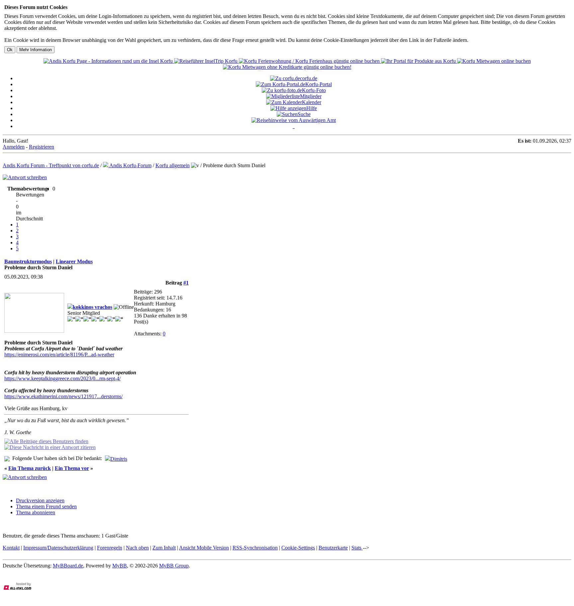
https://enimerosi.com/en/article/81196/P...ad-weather (59, 354)
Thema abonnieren (35, 512)
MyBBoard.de (68, 565)
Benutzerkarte (333, 547)
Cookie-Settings (298, 547)
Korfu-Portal (318, 84)
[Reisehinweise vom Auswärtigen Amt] (293, 120)
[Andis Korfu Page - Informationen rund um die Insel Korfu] (109, 61)
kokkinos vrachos (92, 307)
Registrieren (41, 147)
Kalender (311, 102)
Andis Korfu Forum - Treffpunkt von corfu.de (51, 165)
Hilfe (311, 108)
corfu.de (308, 78)
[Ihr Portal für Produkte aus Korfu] (419, 61)
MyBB (119, 565)
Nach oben (137, 547)
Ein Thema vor (72, 468)
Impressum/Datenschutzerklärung (58, 547)
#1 (186, 283)
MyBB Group (174, 565)
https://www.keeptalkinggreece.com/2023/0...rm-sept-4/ (62, 378)
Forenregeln (109, 547)
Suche (304, 114)
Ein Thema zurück (29, 468)
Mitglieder (311, 96)
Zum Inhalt (164, 547)
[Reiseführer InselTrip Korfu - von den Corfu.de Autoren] (206, 61)
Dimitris (118, 459)
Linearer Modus (74, 261)
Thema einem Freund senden (46, 506)
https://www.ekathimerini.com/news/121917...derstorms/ (63, 396)
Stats (357, 547)
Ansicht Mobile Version (204, 547)
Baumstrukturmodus (28, 261)
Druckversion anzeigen (40, 500)
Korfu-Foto (314, 90)
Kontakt (11, 547)
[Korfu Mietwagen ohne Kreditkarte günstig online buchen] (287, 67)
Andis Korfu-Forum (129, 165)
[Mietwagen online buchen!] (494, 61)
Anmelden (14, 147)
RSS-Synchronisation (255, 547)
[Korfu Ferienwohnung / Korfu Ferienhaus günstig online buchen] (310, 61)
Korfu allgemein (172, 165)
